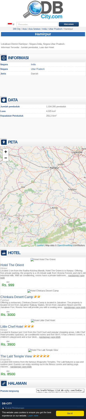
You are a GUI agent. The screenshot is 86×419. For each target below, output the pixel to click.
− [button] (5, 157)
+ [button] (5, 151)
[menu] (11, 24)
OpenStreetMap (65, 245)
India (33, 64)
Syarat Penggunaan (14, 408)
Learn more (33, 415)
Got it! (70, 413)
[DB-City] (43, 19)
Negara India (35, 44)
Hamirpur (43, 34)
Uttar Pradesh (38, 69)
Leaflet (40, 245)
